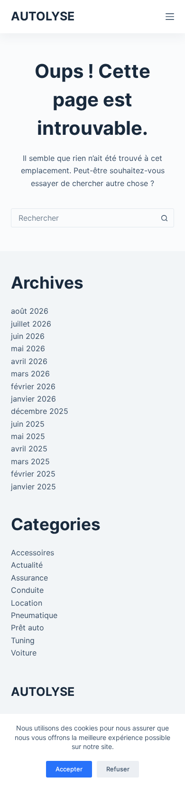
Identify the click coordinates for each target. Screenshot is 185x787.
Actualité (27, 565)
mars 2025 (30, 461)
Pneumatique (34, 615)
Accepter (69, 769)
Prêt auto (27, 627)
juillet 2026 (31, 323)
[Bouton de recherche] (165, 218)
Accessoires (32, 552)
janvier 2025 (33, 486)
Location (26, 603)
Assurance (29, 577)
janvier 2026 (33, 398)
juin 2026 (28, 336)
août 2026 (29, 311)
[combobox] (83, 217)
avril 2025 (29, 448)
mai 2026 (28, 348)
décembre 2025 (39, 411)
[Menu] (170, 16)
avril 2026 (29, 361)
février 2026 (33, 386)
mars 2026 (30, 373)
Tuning (23, 640)
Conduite (27, 590)
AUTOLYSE (42, 16)
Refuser (118, 769)
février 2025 (33, 473)
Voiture (24, 652)
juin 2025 (28, 424)
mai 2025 (28, 436)
